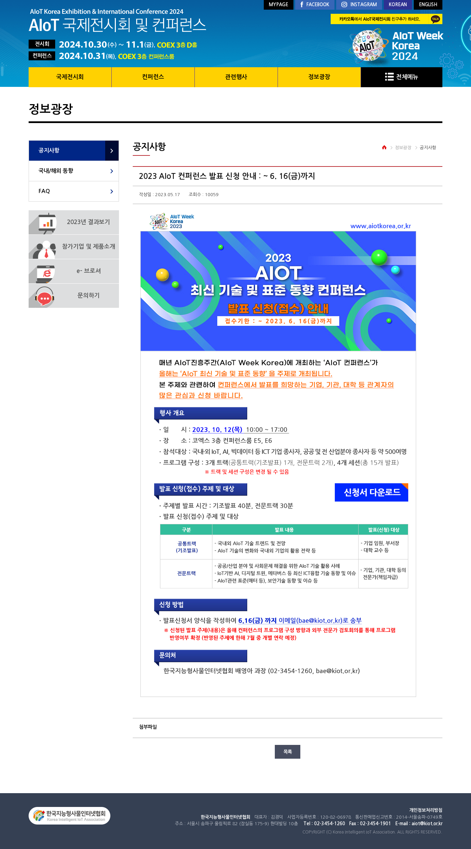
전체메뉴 (407, 77)
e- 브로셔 (89, 271)
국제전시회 (70, 77)
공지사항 (49, 150)
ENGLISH (428, 4)
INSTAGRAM (364, 4)
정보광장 (319, 77)
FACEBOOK (318, 4)
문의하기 (89, 296)
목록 (287, 751)
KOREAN (398, 4)
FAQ (44, 191)
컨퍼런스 (153, 77)
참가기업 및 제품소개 (88, 247)
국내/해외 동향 (56, 170)
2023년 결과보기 (88, 222)
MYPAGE (278, 4)
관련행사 (236, 77)
